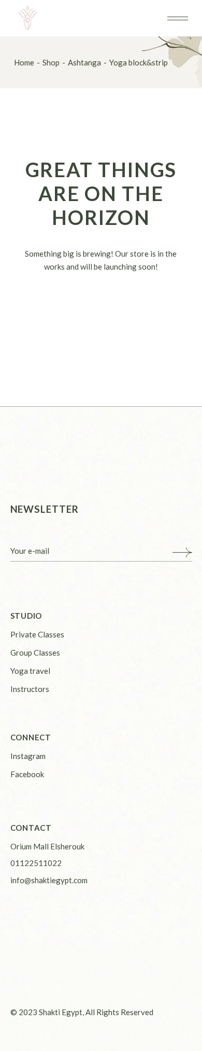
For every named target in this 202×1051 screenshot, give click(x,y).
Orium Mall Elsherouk (47, 846)
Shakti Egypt (60, 1012)
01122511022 (36, 863)
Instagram (28, 756)
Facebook (27, 774)
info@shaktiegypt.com (49, 880)
